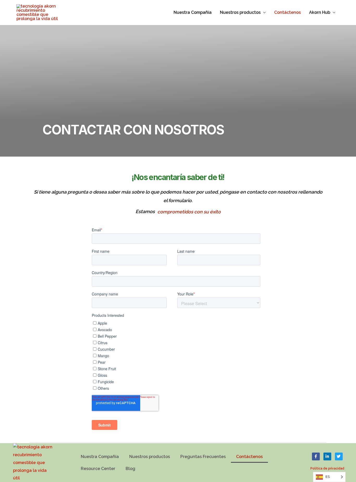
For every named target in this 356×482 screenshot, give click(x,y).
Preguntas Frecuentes (203, 456)
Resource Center (98, 468)
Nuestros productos (240, 12)
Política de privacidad (327, 468)
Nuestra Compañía (193, 12)
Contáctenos (287, 12)
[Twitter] (339, 456)
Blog (130, 468)
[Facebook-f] (316, 456)
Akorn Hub (319, 12)
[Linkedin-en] (327, 456)
